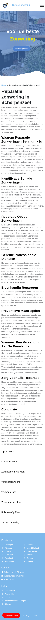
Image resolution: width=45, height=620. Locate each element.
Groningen (8, 545)
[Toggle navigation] (42, 6)
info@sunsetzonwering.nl (14, 576)
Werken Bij (9, 594)
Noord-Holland (32, 548)
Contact (7, 597)
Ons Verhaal (9, 591)
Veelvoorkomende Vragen (15, 601)
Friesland (8, 548)
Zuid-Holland (31, 551)
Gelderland (9, 561)
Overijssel (8, 555)
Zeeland (29, 555)
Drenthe (7, 551)
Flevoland (8, 558)
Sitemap (7, 604)
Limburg (29, 561)
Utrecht (29, 545)
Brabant (29, 558)
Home (3, 85)
